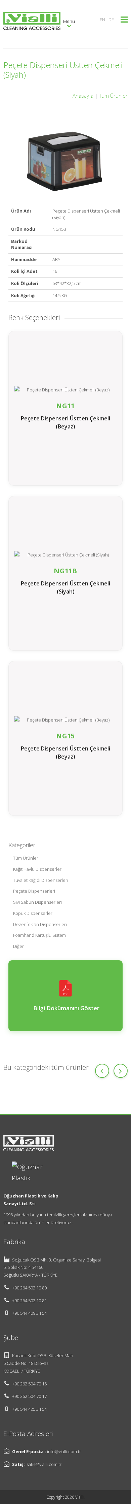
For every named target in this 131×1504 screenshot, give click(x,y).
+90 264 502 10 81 (29, 1301)
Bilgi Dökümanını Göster (65, 1008)
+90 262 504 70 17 (29, 1396)
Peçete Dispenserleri (34, 891)
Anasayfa (83, 95)
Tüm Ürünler (113, 95)
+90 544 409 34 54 (29, 1313)
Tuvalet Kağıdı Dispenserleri (40, 880)
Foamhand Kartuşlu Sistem (39, 935)
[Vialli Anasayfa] (31, 24)
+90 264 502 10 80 (29, 1288)
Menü (69, 21)
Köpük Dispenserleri (33, 913)
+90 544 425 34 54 (29, 1409)
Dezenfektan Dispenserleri (40, 924)
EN (102, 20)
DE (111, 20)
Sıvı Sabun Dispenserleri (37, 902)
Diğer (18, 946)
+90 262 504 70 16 (29, 1384)
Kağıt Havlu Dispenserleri (37, 869)
